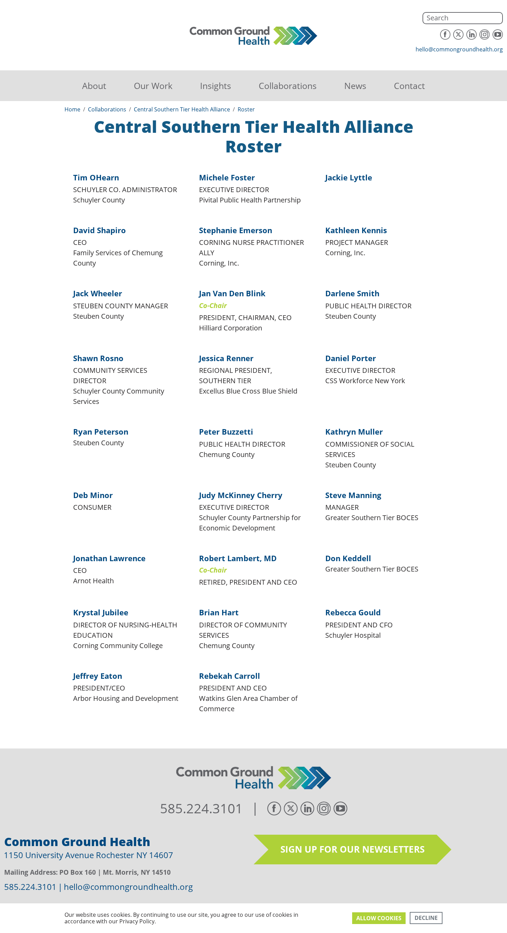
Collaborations (288, 85)
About (94, 85)
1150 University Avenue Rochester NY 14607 (88, 855)
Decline (426, 918)
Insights (215, 85)
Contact (409, 85)
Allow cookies (378, 918)
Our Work (153, 85)
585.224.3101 (201, 808)
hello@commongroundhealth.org (459, 49)
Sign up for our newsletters (352, 849)
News (355, 85)
